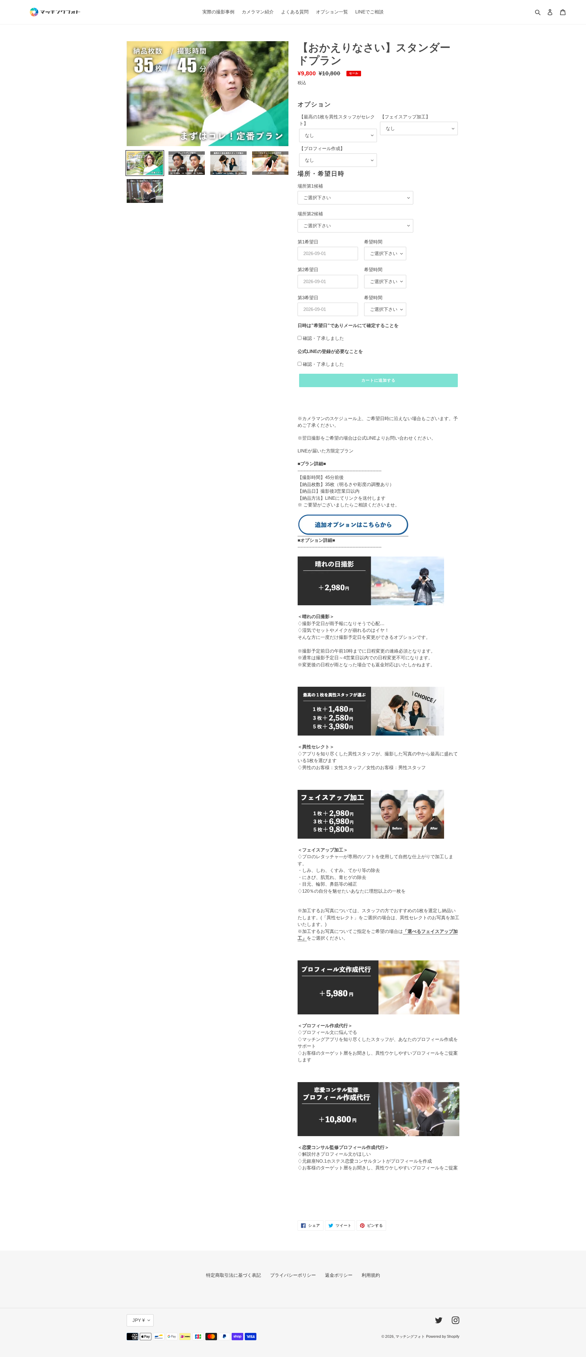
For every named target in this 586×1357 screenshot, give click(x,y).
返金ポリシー (339, 1275)
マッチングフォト (410, 1336)
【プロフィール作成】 (322, 148)
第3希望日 (308, 297)
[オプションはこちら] (353, 533)
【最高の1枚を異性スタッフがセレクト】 (337, 120)
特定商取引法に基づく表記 (233, 1275)
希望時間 (373, 241)
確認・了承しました (323, 338)
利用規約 (371, 1275)
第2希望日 (308, 269)
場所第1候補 (310, 186)
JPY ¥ (138, 1320)
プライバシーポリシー (293, 1275)
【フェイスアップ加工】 (405, 116)
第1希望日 (308, 241)
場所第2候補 (310, 213)
